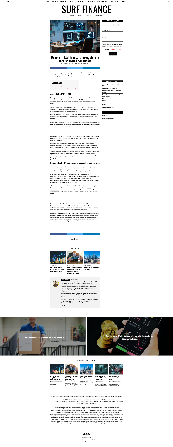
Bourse (54, 1)
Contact (94, 439)
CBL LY (86, 441)
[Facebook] (4, 1)
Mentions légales (86, 439)
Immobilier (80, 1)
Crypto (71, 1)
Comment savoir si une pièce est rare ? (110, 88)
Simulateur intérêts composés (108, 118)
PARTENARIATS (86, 437)
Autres (123, 1)
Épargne (113, 1)
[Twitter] (6, 1)
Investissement (102, 1)
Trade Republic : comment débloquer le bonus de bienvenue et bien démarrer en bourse (74, 270)
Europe (77, 239)
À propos (79, 439)
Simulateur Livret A (106, 115)
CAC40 (72, 239)
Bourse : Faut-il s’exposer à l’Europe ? (92, 268)
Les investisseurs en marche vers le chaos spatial (114, 377)
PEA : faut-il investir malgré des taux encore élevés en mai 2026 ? (57, 269)
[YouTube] (8, 1)
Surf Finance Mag (68, 63)
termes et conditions (116, 49)
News (48, 1)
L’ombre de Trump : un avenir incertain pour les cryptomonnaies (101, 377)
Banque (90, 1)
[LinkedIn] (64, 305)
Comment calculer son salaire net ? (109, 107)
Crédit (62, 1)
